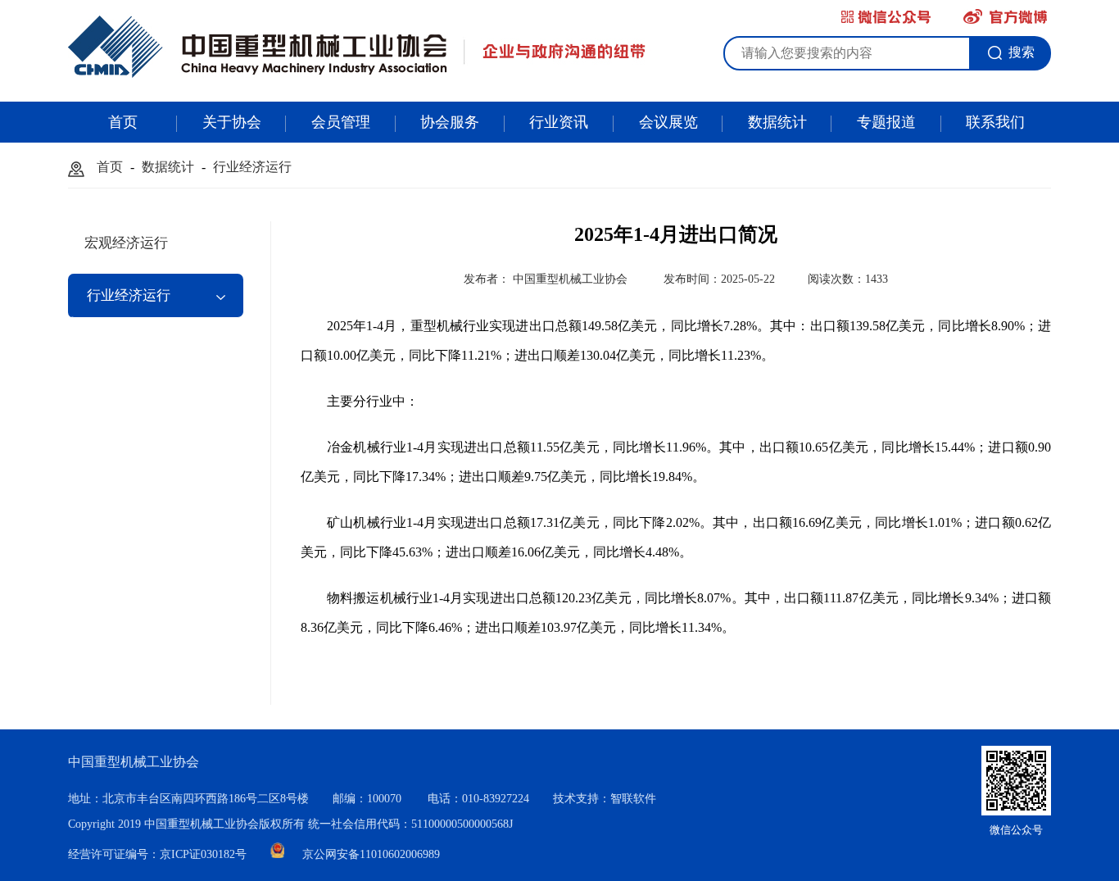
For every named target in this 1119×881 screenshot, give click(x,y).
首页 (123, 122)
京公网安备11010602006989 (371, 854)
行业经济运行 (252, 167)
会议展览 (668, 122)
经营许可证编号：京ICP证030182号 (159, 854)
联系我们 (995, 122)
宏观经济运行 (126, 243)
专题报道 (886, 122)
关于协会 (231, 122)
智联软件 (633, 798)
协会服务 (449, 122)
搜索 (1021, 52)
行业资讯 (558, 122)
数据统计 (777, 122)
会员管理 (340, 122)
